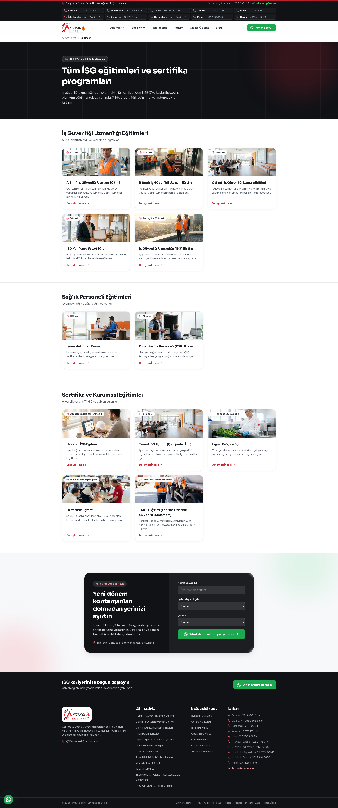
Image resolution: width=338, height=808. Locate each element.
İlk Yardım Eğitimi (145, 769)
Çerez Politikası (233, 802)
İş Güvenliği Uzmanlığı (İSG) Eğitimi (155, 785)
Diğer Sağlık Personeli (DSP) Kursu (155, 739)
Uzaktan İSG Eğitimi (147, 751)
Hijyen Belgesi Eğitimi (148, 763)
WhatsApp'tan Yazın (257, 685)
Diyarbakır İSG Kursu (202, 751)
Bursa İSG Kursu (200, 739)
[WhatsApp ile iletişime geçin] (8, 799)
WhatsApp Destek (266, 3)
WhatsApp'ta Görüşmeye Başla (211, 634)
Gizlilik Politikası (212, 802)
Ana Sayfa (70, 37)
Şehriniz (182, 615)
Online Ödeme (199, 27)
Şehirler (137, 27)
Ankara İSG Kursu (201, 721)
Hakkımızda (159, 27)
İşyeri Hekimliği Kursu (148, 733)
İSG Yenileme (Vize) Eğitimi (151, 745)
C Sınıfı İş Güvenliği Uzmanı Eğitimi (155, 727)
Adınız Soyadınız (188, 582)
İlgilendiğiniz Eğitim (189, 599)
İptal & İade (270, 802)
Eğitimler (116, 27)
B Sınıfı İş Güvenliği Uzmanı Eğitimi (155, 721)
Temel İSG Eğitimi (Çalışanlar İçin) (154, 757)
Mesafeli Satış (252, 802)
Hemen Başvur (264, 27)
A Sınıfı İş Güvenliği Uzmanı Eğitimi (155, 715)
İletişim (178, 27)
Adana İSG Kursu (200, 745)
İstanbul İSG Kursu (201, 715)
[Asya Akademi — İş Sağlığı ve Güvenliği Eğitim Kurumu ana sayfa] (73, 28)
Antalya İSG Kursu (201, 733)
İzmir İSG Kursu (199, 727)
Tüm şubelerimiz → (243, 767)
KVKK (198, 802)
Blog (219, 27)
